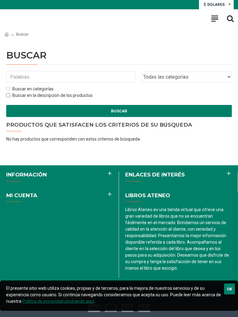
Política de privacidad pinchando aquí (58, 301)
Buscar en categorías (33, 88)
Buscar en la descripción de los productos (52, 95)
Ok (229, 289)
